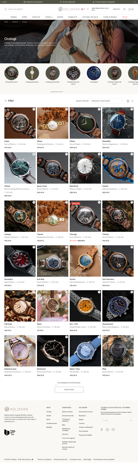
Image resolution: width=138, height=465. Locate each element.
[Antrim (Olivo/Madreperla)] (85, 261)
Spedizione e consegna (66, 429)
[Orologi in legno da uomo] (114, 73)
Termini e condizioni (44, 459)
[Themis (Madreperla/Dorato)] (52, 216)
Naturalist (106, 141)
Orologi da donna (32, 82)
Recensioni (82, 415)
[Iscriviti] (131, 421)
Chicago (73, 234)
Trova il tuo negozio (68, 438)
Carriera (81, 423)
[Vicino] (135, 2)
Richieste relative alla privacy (69, 442)
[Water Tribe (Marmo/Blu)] (85, 350)
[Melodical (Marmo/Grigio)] (85, 168)
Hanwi (39, 141)
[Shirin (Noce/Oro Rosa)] (52, 306)
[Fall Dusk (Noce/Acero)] (20, 306)
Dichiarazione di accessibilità (103, 459)
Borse (48, 419)
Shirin (39, 324)
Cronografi (94, 82)
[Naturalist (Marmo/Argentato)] (118, 123)
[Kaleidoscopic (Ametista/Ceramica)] (20, 350)
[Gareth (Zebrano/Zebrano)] (118, 168)
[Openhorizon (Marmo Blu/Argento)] (118, 306)
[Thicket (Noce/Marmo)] (118, 216)
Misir (104, 369)
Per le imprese (83, 431)
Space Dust (42, 186)
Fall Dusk (8, 324)
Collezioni (15, 22)
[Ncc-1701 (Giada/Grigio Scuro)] (85, 306)
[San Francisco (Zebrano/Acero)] (118, 261)
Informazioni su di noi (86, 412)
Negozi (116, 9)
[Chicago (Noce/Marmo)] (85, 216)
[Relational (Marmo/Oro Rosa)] (52, 350)
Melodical (74, 186)
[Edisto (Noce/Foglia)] (85, 123)
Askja (6, 141)
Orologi (24, 22)
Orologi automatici (53, 82)
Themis (40, 234)
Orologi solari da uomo (73, 83)
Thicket (105, 234)
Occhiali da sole (51, 423)
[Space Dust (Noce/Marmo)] (52, 168)
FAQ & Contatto (67, 412)
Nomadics (8, 279)
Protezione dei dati (60, 459)
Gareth (105, 186)
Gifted (7, 186)
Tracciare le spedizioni (66, 420)
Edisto (72, 141)
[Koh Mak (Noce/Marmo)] (52, 261)
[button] (131, 9)
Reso (63, 425)
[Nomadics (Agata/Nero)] (20, 261)
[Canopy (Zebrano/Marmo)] (20, 216)
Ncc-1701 (74, 324)
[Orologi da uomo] (11, 73)
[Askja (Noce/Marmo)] (20, 123)
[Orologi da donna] (32, 73)
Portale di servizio (68, 415)
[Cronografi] (94, 73)
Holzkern (14, 459)
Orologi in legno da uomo (114, 83)
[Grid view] (132, 101)
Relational (41, 369)
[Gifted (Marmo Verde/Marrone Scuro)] (20, 168)
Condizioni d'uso (75, 459)
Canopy (7, 234)
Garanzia (65, 434)
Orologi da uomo (11, 82)
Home (6, 22)
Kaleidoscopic (10, 369)
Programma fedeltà (85, 435)
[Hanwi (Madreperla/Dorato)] (52, 123)
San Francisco (108, 279)
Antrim (72, 279)
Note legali (87, 459)
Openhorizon (107, 324)
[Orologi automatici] (53, 73)
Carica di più (69, 390)
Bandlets (49, 427)
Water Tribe (75, 369)
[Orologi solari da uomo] (73, 73)
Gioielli (48, 415)
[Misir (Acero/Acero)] (118, 350)
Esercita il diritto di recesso (68, 448)
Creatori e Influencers (86, 427)
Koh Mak (40, 279)
